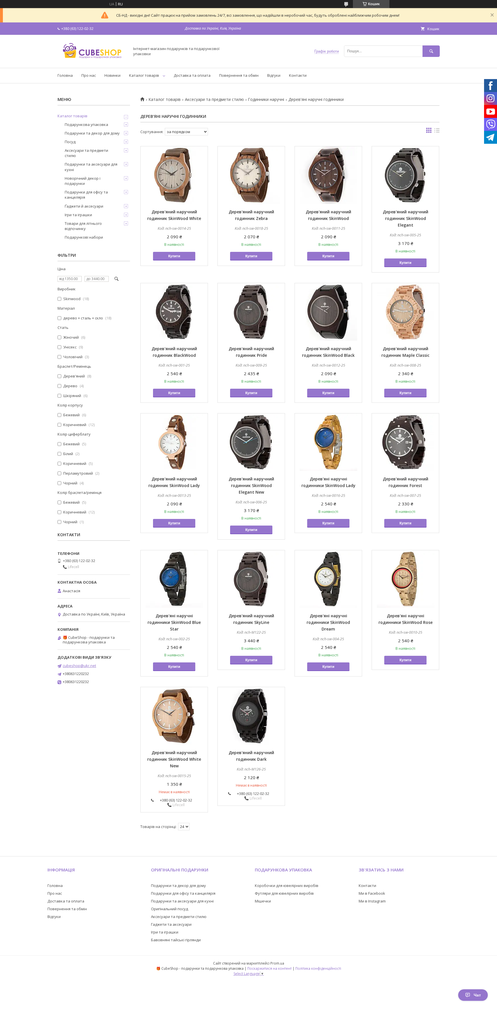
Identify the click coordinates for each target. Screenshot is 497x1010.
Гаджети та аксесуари (171, 924)
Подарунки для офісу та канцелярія (86, 194)
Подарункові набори (84, 237)
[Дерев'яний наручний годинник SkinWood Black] (328, 312)
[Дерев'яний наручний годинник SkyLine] (251, 579)
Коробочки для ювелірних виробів (286, 885)
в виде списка (436, 132)
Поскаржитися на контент (269, 968)
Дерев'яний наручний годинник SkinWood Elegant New (251, 485)
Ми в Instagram (372, 901)
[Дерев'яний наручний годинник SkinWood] (328, 175)
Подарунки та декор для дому (92, 133)
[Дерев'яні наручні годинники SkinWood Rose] (405, 579)
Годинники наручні (266, 99)
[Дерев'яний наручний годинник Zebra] (251, 175)
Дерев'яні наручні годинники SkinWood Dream (328, 622)
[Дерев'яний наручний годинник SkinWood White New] (174, 716)
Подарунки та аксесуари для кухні (91, 167)
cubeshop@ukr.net (79, 665)
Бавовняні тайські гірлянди (176, 939)
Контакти (298, 75)
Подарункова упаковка (86, 124)
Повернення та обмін (239, 75)
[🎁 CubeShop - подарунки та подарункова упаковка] (92, 60)
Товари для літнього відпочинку (83, 226)
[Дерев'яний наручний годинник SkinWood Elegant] (405, 175)
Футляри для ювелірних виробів (284, 893)
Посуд (70, 141)
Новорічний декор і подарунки (82, 181)
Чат (477, 995)
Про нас (88, 75)
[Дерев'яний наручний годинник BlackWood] (174, 312)
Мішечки (263, 901)
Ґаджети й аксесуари (84, 206)
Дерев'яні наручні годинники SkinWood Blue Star (174, 622)
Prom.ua (277, 963)
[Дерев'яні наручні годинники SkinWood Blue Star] (174, 579)
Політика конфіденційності (318, 968)
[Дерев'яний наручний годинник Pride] (251, 312)
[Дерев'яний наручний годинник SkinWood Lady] (174, 442)
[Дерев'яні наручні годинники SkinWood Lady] (328, 442)
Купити (174, 256)
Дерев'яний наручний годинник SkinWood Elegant (405, 218)
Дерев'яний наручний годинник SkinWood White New (174, 759)
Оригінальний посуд (169, 908)
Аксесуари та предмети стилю (214, 99)
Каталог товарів (144, 75)
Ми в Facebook (372, 893)
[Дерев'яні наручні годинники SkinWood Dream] (328, 579)
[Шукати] (431, 51)
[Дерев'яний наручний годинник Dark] (251, 716)
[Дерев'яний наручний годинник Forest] (405, 442)
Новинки (112, 75)
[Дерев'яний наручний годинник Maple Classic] (405, 312)
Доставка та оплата (192, 75)
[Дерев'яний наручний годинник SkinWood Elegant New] (251, 442)
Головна (65, 75)
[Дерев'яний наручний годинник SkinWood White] (174, 175)
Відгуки (273, 75)
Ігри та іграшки (78, 214)
